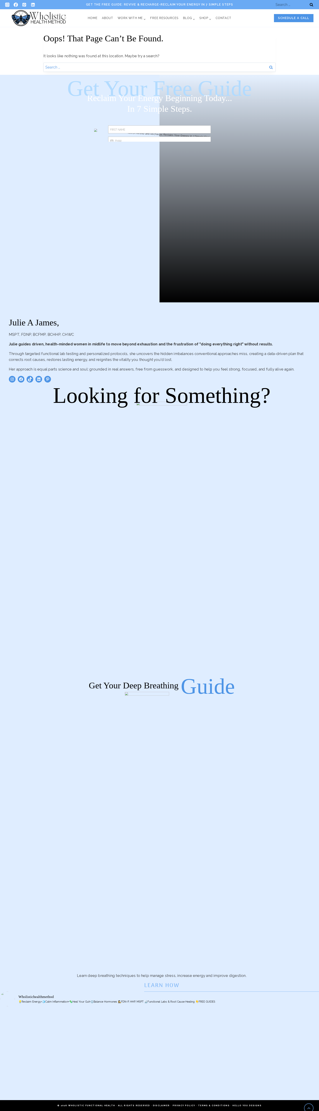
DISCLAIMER (161, 1105)
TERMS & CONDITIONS (214, 1105)
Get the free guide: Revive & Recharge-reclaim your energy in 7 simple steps (159, 4)
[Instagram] (7, 4)
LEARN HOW (161, 985)
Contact (223, 18)
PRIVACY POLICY (184, 1105)
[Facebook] (15, 4)
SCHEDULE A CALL (293, 18)
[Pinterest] (24, 4)
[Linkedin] (33, 4)
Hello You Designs (246, 1105)
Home (92, 18)
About (107, 18)
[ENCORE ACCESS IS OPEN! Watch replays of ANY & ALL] (288, 1040)
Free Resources (164, 18)
